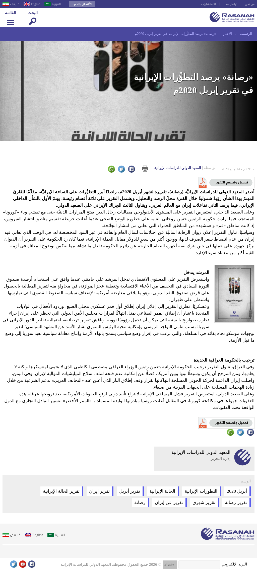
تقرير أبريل (129, 491)
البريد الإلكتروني (234, 564)
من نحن (249, 4)
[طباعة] (145, 169)
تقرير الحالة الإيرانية (61, 491)
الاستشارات (208, 4)
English (35, 4)
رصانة (139, 502)
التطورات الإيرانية (201, 491)
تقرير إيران (99, 491)
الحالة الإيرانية (162, 491)
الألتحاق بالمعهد (82, 4)
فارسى (14, 4)
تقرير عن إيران (169, 502)
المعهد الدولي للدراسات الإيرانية (184, 168)
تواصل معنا (230, 4)
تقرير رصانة (236, 502)
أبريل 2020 (237, 491)
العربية (56, 4)
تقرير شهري (203, 502)
